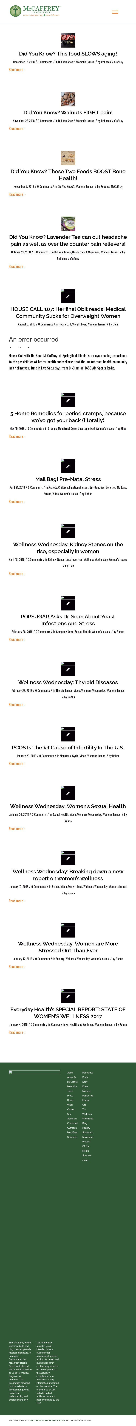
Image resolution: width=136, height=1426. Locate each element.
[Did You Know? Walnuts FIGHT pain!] (68, 99)
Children (63, 487)
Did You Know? (66, 62)
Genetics (111, 487)
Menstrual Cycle (67, 428)
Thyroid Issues (64, 690)
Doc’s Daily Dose (85, 1082)
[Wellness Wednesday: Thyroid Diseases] (68, 669)
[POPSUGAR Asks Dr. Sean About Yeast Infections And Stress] (68, 603)
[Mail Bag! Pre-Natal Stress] (68, 466)
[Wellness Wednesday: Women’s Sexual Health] (68, 793)
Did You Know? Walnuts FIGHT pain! (68, 112)
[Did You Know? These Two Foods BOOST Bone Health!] (68, 158)
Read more (16, 69)
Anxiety (53, 487)
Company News (64, 631)
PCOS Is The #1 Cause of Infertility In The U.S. (68, 747)
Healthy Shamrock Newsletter (87, 1132)
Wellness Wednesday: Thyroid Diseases (68, 682)
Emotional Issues (79, 487)
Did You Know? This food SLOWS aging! (68, 54)
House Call (65, 324)
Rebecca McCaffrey (112, 62)
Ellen (115, 324)
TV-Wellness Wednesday (88, 1114)
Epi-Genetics (97, 487)
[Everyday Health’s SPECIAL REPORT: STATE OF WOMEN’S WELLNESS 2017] (68, 996)
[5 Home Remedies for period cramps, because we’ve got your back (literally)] (68, 400)
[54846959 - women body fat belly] (68, 296)
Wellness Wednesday (96, 559)
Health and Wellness (81, 1024)
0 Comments (45, 62)
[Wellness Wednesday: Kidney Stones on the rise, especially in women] (68, 531)
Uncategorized (86, 428)
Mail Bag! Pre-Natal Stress (68, 479)
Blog (84, 1123)
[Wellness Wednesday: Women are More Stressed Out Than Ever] (68, 930)
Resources (87, 1072)
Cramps (52, 428)
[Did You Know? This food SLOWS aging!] (68, 40)
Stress (47, 493)
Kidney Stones (56, 559)
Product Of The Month (86, 1146)
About (70, 1072)
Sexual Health (83, 631)
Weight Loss (79, 324)
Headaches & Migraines (85, 252)
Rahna (88, 493)
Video (55, 493)
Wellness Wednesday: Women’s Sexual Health (68, 806)
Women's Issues (85, 62)
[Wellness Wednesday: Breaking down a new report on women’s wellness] (68, 858)
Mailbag (121, 487)
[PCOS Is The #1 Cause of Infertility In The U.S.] (68, 734)
